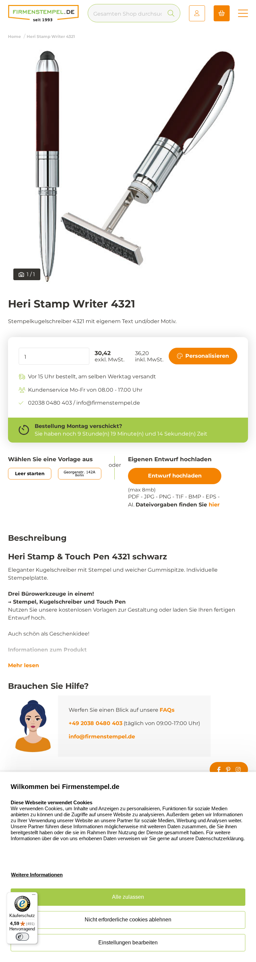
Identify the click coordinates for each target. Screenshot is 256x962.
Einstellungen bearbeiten (128, 942)
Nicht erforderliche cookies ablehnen (128, 919)
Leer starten (30, 474)
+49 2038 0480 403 (95, 723)
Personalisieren (207, 356)
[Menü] (34, 896)
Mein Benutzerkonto (197, 13)
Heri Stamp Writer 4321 (51, 36)
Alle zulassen (128, 897)
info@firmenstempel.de (102, 736)
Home (14, 36)
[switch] (22, 937)
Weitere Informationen (37, 874)
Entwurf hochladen (175, 476)
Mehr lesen (23, 666)
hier (214, 504)
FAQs (167, 710)
